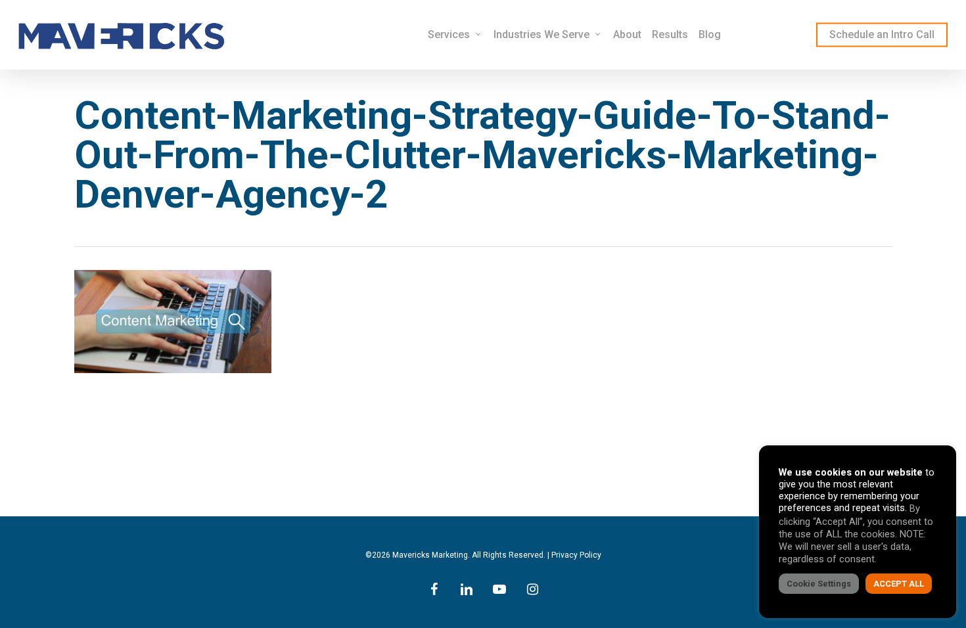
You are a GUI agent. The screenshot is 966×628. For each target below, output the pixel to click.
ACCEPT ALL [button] (898, 584)
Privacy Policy (576, 555)
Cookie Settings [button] (819, 584)
